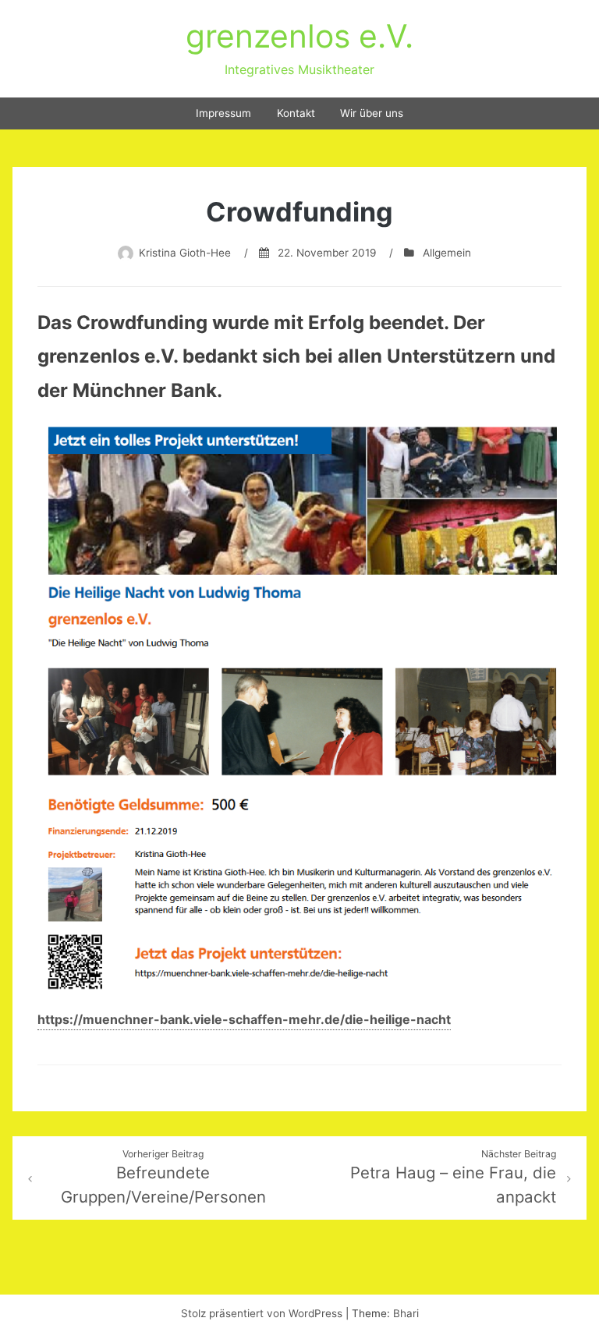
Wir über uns (371, 113)
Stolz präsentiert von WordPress (263, 1313)
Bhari (406, 1313)
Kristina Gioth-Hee (185, 252)
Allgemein (447, 252)
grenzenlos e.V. (299, 35)
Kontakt (296, 113)
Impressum (223, 113)
